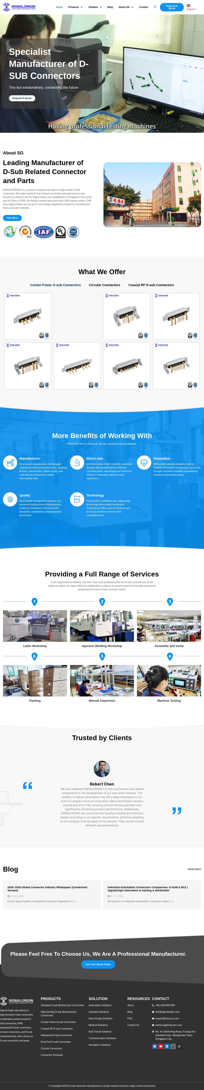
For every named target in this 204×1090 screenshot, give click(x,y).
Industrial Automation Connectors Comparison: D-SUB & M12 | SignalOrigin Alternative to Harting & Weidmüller (148, 889)
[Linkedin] (167, 1046)
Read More (194, 869)
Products (73, 7)
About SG (124, 7)
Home (59, 7)
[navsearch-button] (155, 7)
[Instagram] (179, 1046)
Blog (110, 7)
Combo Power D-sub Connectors (55, 285)
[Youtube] (161, 1046)
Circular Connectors (104, 285)
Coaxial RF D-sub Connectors (151, 285)
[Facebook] (154, 1046)
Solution (93, 7)
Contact (143, 7)
